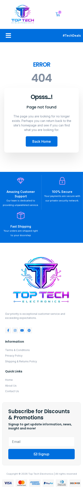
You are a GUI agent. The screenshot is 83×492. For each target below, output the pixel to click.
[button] (8, 35)
